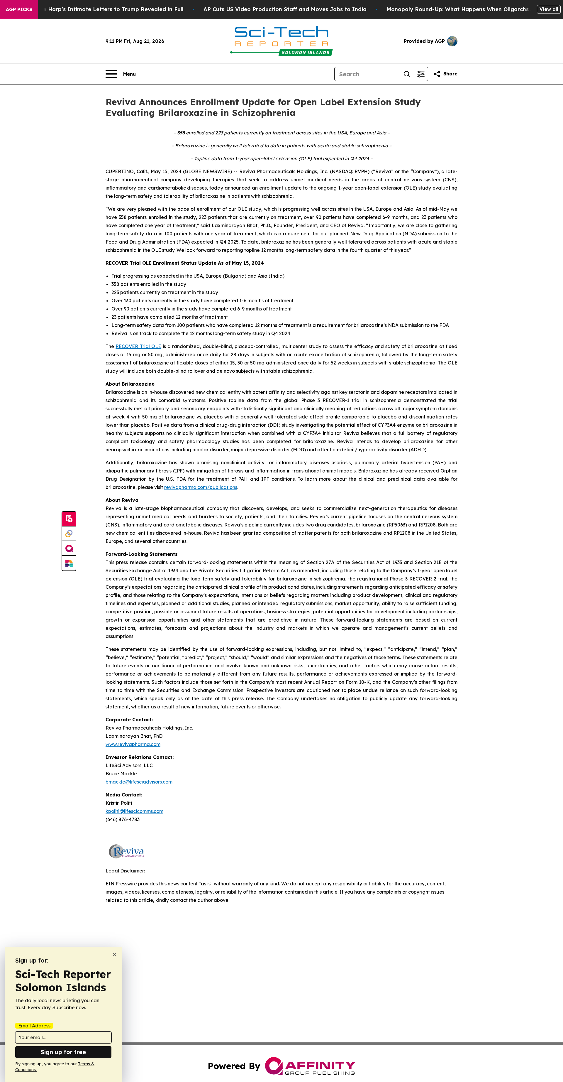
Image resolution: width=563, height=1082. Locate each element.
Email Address (34, 1026)
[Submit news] (69, 519)
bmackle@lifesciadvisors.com (139, 782)
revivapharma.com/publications (200, 487)
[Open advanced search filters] (421, 74)
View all (549, 9)
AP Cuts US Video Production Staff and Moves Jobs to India (285, 9)
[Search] (407, 74)
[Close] (114, 954)
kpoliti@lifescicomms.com (134, 811)
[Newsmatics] (69, 563)
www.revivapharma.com (133, 744)
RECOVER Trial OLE (138, 346)
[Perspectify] (69, 533)
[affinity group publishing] (69, 548)
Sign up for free (63, 1052)
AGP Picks (19, 9)
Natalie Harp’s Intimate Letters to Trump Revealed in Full (105, 9)
